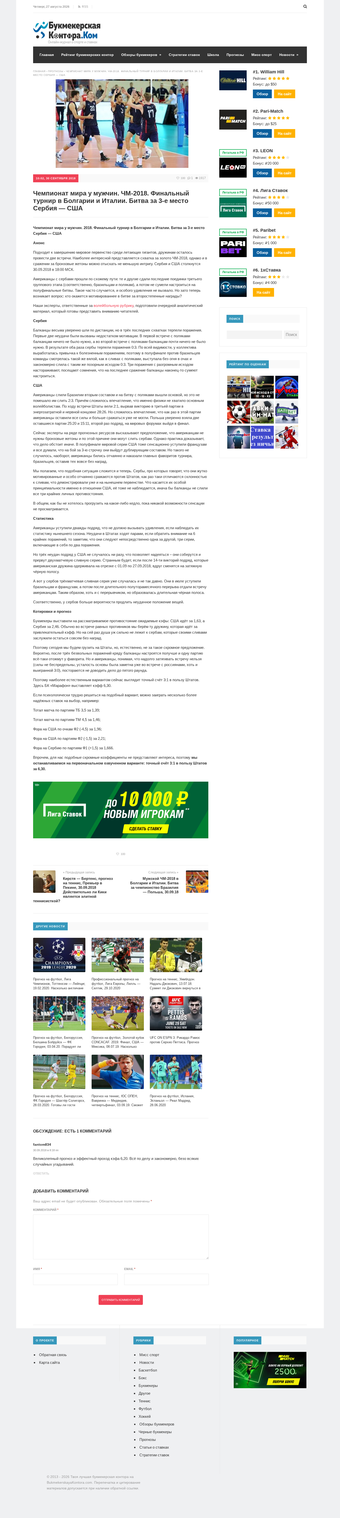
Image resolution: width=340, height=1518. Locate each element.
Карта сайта (49, 1362)
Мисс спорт (261, 55)
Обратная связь (53, 1355)
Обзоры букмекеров (141, 55)
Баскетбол (148, 1370)
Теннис (145, 1401)
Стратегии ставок (184, 55)
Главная (47, 55)
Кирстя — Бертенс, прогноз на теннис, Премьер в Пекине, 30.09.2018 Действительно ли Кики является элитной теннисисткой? (73, 889)
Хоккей (145, 1416)
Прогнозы (235, 55)
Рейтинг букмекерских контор (87, 55)
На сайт (284, 94)
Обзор (262, 94)
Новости (288, 55)
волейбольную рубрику (113, 305)
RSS (84, 6)
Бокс (143, 1378)
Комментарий (45, 1210)
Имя (37, 1269)
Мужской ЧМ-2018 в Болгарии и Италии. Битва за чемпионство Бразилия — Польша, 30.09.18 (154, 885)
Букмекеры (148, 1385)
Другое (144, 1393)
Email (129, 1269)
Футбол (145, 1409)
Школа (213, 55)
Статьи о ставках (154, 1447)
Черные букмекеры (155, 1432)
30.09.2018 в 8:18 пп (45, 1150)
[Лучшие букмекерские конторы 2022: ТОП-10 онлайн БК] (66, 25)
